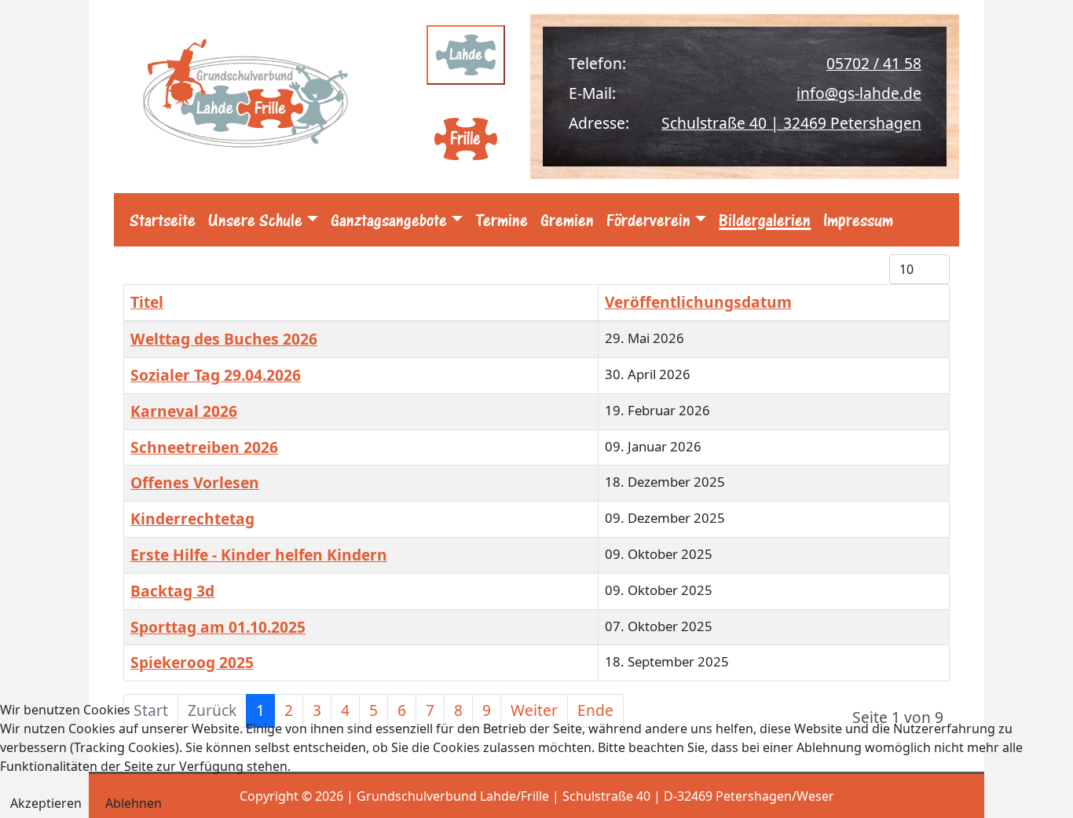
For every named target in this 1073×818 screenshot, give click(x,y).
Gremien (567, 220)
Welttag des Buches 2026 (223, 338)
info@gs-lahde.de (859, 93)
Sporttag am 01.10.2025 (218, 626)
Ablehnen (133, 803)
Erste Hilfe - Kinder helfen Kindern (258, 554)
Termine (501, 220)
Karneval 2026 (183, 411)
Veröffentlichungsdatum (698, 301)
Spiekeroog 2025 (192, 662)
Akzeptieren (46, 803)
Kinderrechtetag (192, 518)
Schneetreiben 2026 (204, 447)
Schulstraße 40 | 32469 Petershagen (791, 122)
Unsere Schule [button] (255, 220)
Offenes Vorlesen (194, 482)
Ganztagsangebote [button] (389, 220)
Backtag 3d (172, 590)
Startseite (163, 220)
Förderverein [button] (648, 220)
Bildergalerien (765, 220)
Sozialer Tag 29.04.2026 (215, 374)
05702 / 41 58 (873, 63)
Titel (146, 301)
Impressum (858, 220)
